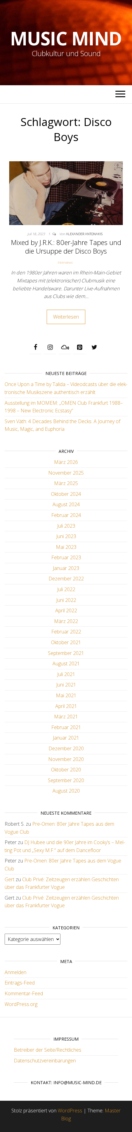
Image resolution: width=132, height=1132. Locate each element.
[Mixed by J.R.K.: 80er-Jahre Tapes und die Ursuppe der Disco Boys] (66, 192)
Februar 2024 (66, 515)
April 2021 (66, 706)
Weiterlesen (66, 316)
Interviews (64, 262)
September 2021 (66, 653)
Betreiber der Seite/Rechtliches (47, 1049)
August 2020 (66, 790)
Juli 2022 (66, 589)
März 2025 (66, 483)
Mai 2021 (66, 695)
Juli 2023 (66, 525)
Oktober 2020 (66, 769)
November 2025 (66, 472)
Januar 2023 (66, 568)
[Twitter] (94, 347)
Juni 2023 (66, 536)
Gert (9, 879)
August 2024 (66, 504)
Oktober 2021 (66, 642)
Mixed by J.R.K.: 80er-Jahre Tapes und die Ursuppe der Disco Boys (66, 247)
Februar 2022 (66, 631)
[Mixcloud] (65, 347)
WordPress (70, 1110)
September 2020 (66, 780)
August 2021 (66, 663)
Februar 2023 (66, 557)
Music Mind (66, 38)
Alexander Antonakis (84, 233)
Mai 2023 (66, 547)
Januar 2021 (66, 737)
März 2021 (66, 716)
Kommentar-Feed (24, 993)
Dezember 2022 (66, 578)
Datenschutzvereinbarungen (45, 1060)
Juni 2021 (66, 684)
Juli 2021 (66, 674)
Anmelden (15, 972)
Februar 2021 (66, 727)
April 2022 (66, 610)
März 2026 (66, 462)
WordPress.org (21, 1004)
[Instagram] (50, 347)
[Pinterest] (79, 347)
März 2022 (66, 621)
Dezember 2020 (66, 748)
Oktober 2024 (66, 494)
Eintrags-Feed (20, 982)
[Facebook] (35, 347)
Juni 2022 (66, 600)
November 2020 (66, 759)
